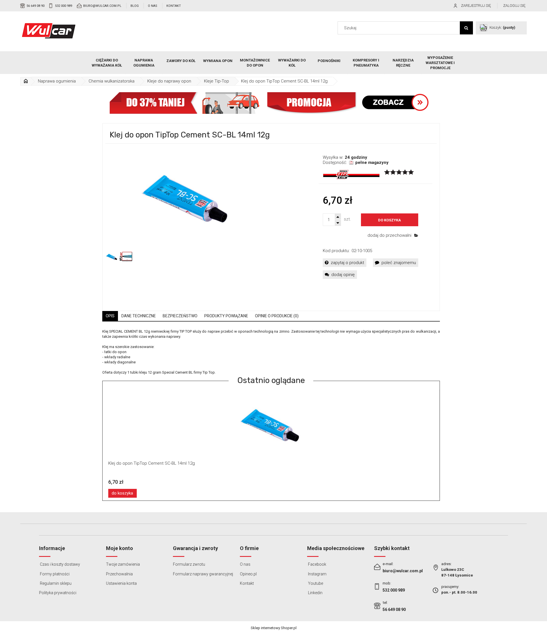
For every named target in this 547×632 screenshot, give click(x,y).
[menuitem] (106, 63)
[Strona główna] (48, 30)
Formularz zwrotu (189, 564)
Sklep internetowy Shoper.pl (274, 628)
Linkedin (315, 592)
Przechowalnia (119, 574)
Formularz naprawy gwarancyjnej (203, 574)
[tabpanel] (271, 352)
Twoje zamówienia (123, 564)
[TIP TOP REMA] (351, 174)
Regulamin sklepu (55, 583)
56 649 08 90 (35, 6)
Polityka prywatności (57, 592)
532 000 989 (63, 6)
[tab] (110, 316)
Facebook (316, 564)
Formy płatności (54, 574)
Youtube (315, 583)
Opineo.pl (248, 574)
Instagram (316, 574)
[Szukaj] (466, 27)
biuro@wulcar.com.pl (102, 6)
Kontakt (173, 6)
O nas (152, 6)
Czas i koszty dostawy (59, 564)
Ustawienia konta (121, 583)
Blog (134, 6)
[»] (25, 81)
